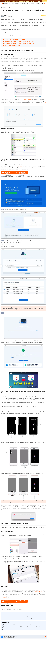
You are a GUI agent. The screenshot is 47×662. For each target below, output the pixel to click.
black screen (43, 596)
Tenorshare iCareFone (26, 99)
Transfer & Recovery (18, 3)
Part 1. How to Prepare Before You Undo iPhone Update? (14, 39)
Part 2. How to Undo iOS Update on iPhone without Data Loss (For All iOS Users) (18, 41)
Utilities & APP (24, 3)
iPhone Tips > (7, 7)
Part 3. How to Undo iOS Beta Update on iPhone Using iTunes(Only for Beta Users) (19, 43)
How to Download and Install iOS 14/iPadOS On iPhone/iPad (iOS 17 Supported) (19, 618)
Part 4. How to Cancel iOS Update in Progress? (12, 45)
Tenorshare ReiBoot (18, 166)
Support (37, 3)
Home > (3, 7)
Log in (44, 3)
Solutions (32, 3)
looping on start (4, 597)
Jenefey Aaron (5, 15)
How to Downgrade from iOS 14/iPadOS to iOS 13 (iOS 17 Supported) (16, 616)
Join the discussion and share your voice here (13, 609)
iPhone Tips (13, 16)
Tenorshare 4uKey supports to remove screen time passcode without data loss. (19, 624)
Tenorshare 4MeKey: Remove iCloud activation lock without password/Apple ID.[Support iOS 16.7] (22, 628)
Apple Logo (38, 596)
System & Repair (11, 3)
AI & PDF (28, 3)
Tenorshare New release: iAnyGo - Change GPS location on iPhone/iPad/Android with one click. (22, 626)
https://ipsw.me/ (23, 244)
